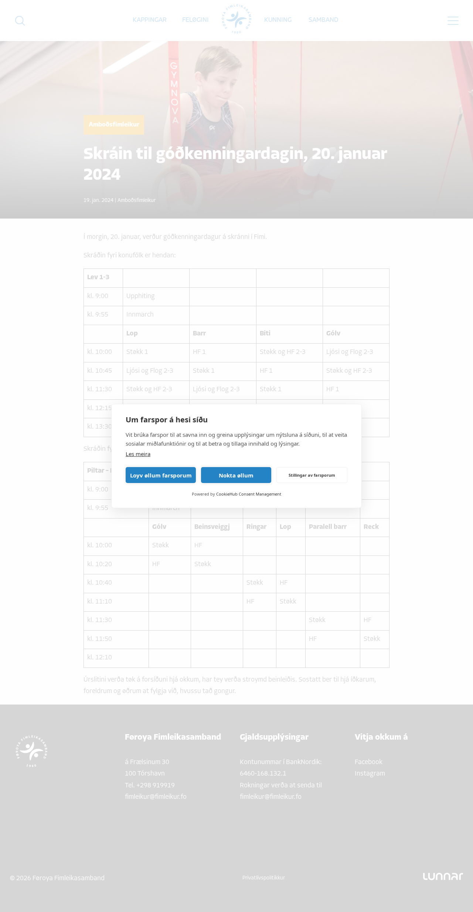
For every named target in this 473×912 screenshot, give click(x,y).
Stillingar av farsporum (312, 475)
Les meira (138, 453)
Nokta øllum (236, 475)
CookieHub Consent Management (248, 494)
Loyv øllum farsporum (161, 475)
